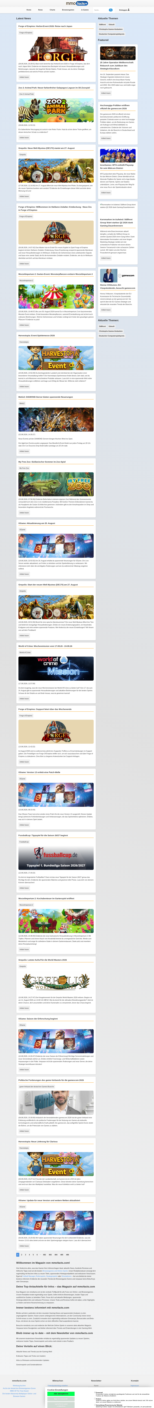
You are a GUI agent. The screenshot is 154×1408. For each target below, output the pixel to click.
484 (56, 1255)
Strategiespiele (51, 1276)
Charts (52, 10)
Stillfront (102, 24)
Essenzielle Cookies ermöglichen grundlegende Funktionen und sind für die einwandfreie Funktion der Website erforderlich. (122, 1394)
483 (50, 1255)
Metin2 (22, 403)
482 (44, 1255)
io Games (85, 10)
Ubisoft (111, 24)
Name (96, 1386)
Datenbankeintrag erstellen (58, 1386)
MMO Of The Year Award (19, 1391)
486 (67, 1255)
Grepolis (22, 154)
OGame (22, 530)
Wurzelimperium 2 (26, 280)
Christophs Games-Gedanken (111, 29)
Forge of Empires (25, 33)
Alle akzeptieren (61, 1394)
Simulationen (66, 1276)
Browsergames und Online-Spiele (55, 1271)
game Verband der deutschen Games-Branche (36, 1087)
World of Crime (25, 652)
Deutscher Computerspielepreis (111, 34)
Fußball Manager (28, 1276)
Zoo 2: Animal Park (26, 94)
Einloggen (123, 10)
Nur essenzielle (61, 1399)
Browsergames (68, 10)
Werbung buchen (19, 1386)
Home (29, 10)
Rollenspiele (40, 1276)
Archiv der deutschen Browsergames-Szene (19, 1388)
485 (61, 1255)
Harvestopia (23, 342)
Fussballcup (24, 842)
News (40, 10)
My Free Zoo (24, 468)
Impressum (135, 1386)
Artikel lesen (24, 77)
